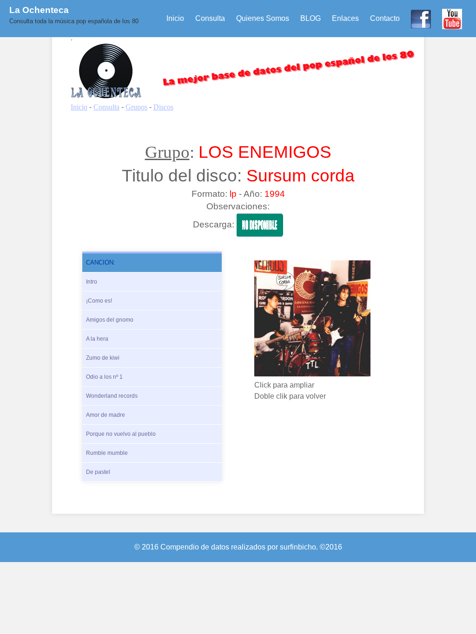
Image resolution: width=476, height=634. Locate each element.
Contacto (385, 18)
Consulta (210, 18)
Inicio (175, 18)
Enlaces (345, 18)
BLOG (310, 18)
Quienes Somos (262, 18)
